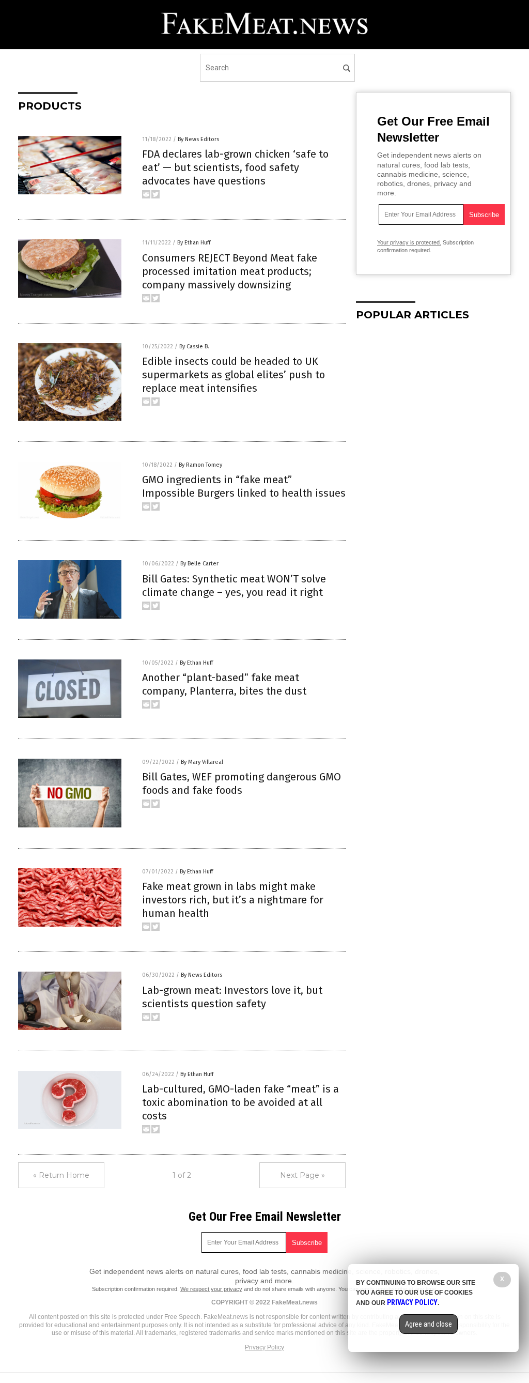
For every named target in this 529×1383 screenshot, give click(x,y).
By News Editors (198, 139)
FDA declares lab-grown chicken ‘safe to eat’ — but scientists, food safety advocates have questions (235, 167)
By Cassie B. (194, 346)
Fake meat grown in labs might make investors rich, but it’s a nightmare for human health (232, 899)
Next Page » (302, 1175)
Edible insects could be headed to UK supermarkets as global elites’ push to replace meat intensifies (233, 374)
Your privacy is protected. (409, 242)
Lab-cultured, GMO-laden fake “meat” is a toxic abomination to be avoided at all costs (240, 1102)
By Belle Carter (199, 563)
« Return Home (61, 1175)
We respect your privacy (211, 1289)
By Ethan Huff (193, 242)
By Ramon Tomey (200, 465)
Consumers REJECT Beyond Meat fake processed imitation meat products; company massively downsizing (229, 271)
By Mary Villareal (202, 762)
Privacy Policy (264, 1347)
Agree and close (428, 1324)
